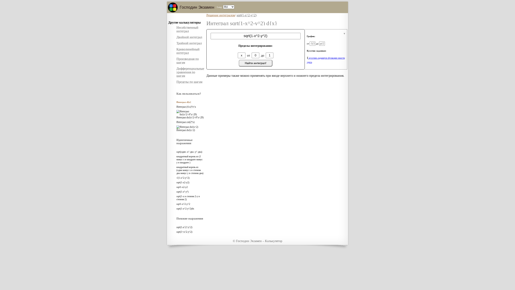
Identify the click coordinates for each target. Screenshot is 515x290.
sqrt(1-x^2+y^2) (184, 227)
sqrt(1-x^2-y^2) (246, 15)
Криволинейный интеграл (188, 51)
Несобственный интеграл (187, 29)
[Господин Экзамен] (173, 7)
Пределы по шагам (189, 82)
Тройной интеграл (189, 43)
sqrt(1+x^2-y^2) (184, 231)
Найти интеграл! (255, 63)
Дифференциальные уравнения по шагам (190, 72)
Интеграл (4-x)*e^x (186, 106)
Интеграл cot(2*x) (185, 122)
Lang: (219, 7)
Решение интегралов (220, 15)
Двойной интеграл (189, 37)
